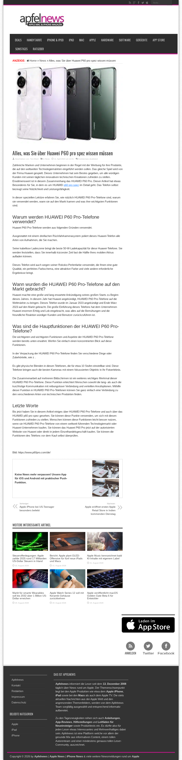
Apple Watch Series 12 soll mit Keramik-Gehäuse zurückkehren (67, 595)
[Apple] (147, 3)
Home (33, 60)
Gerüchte (141, 40)
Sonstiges (21, 49)
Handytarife (34, 40)
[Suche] (169, 2)
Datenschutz (19, 702)
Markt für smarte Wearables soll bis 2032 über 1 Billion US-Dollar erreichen (29, 595)
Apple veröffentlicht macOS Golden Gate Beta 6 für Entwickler (102, 595)
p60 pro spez (71, 184)
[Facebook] (138, 3)
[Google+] (134, 3)
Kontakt (16, 685)
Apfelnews (18, 679)
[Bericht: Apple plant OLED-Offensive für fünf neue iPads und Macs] (67, 541)
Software (125, 40)
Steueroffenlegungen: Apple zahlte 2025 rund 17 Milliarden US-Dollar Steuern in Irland (29, 558)
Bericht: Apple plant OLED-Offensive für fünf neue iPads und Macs (66, 558)
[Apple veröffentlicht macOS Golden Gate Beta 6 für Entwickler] (105, 578)
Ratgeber (38, 49)
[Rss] (130, 3)
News (42, 60)
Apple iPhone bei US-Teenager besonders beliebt (37, 507)
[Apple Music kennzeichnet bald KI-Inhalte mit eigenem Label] (105, 541)
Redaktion (17, 691)
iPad (71, 40)
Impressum (18, 696)
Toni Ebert (34, 159)
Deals (18, 40)
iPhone (16, 735)
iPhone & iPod (55, 40)
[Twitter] (142, 3)
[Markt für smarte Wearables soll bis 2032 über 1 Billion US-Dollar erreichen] (30, 578)
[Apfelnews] (41, 19)
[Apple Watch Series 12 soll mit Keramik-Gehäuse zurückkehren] (67, 578)
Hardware (107, 40)
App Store (159, 40)
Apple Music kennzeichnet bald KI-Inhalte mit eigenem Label (104, 557)
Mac (81, 40)
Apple (92, 40)
